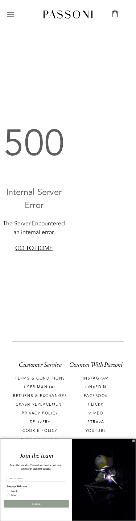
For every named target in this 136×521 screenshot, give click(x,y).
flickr (96, 405)
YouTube (96, 431)
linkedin (96, 387)
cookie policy (40, 431)
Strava (95, 422)
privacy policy (40, 413)
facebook (96, 396)
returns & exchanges (40, 396)
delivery (40, 422)
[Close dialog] (133, 441)
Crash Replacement (40, 405)
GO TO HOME (34, 248)
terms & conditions (40, 378)
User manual (40, 387)
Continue (36, 503)
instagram (96, 378)
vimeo (95, 413)
